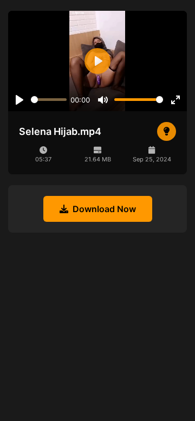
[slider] (49, 99)
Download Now (104, 208)
